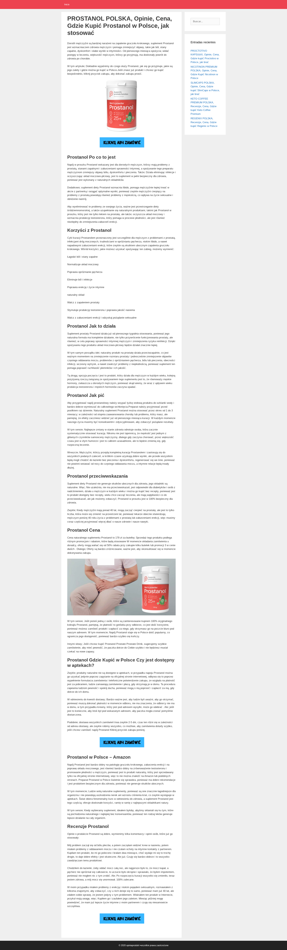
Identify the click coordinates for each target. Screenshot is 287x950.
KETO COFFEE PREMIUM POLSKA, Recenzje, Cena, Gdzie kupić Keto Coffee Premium (203, 106)
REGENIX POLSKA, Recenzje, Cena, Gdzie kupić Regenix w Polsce (204, 122)
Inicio (66, 4)
